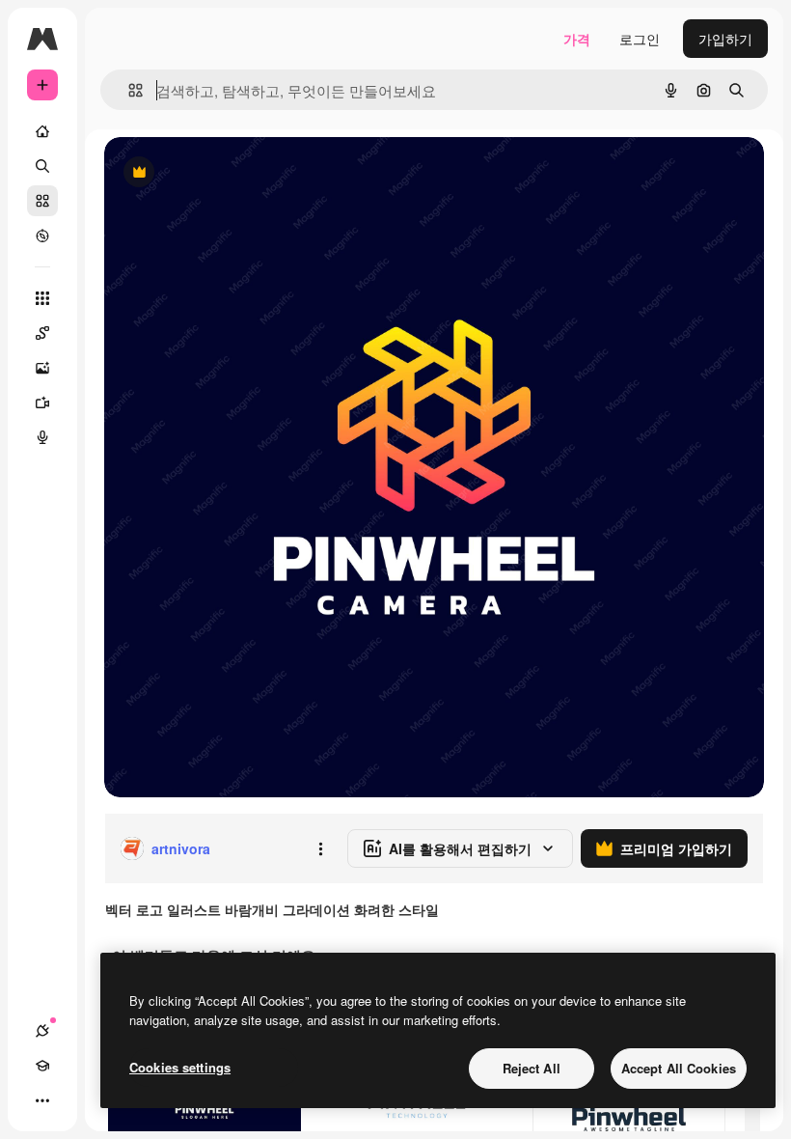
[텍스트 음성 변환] (42, 437)
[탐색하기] (42, 235)
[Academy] (42, 1065)
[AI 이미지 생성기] (42, 367)
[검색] (42, 166)
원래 (215, 173)
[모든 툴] (42, 298)
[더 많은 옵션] (320, 848)
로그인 (639, 38)
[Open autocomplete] (127, 90)
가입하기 (725, 38)
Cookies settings (180, 1067)
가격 (576, 38)
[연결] (42, 1030)
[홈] (42, 131)
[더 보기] (42, 1100)
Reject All (531, 1068)
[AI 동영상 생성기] (42, 402)
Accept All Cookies (678, 1068)
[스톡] (42, 200)
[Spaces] (42, 333)
